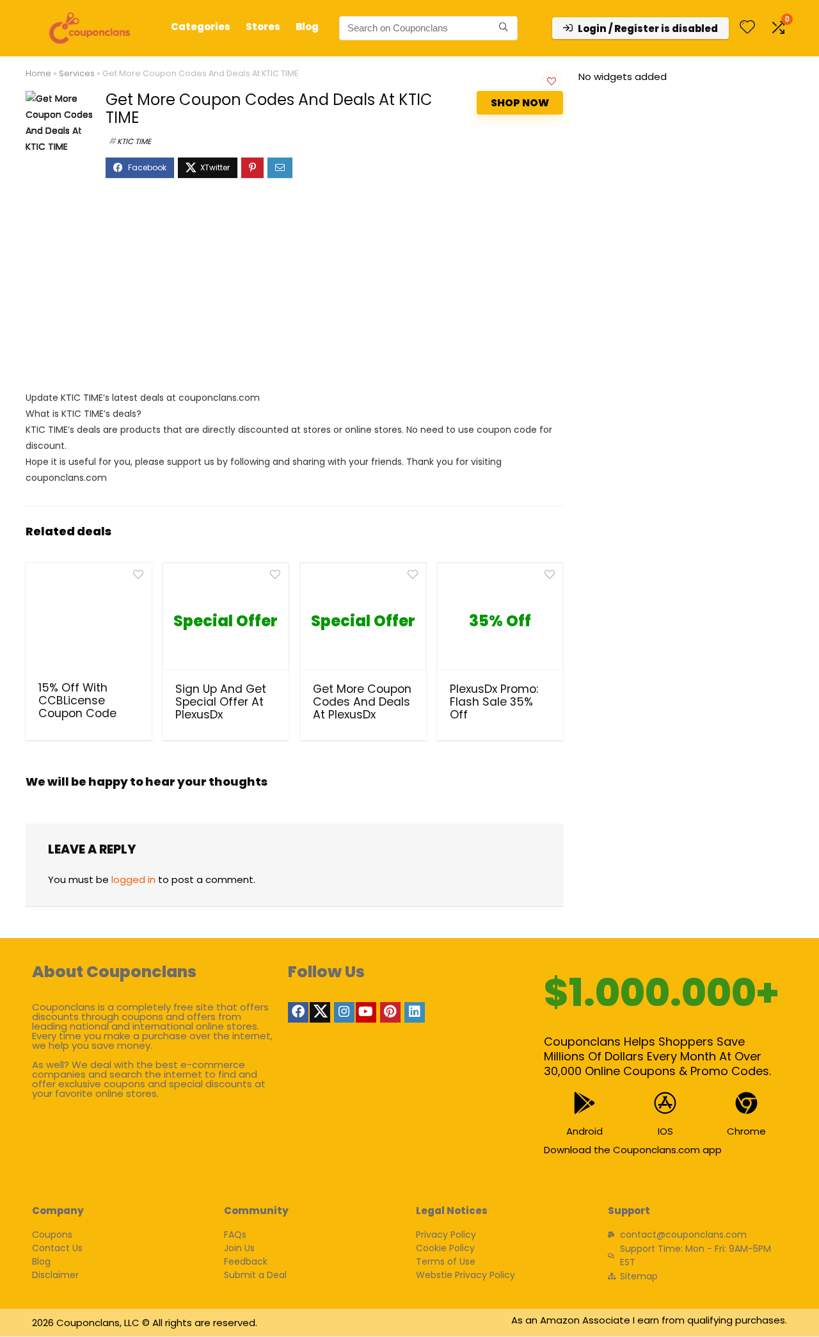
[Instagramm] (344, 1012)
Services (77, 73)
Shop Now (520, 102)
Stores (263, 26)
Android (584, 1131)
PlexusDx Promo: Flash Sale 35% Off (494, 701)
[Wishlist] (747, 27)
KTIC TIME (134, 141)
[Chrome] (746, 1103)
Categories (200, 26)
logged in (133, 879)
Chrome (746, 1131)
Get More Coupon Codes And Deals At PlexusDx (362, 701)
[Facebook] (298, 1012)
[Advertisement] (294, 290)
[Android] (584, 1103)
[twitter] (320, 1012)
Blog (307, 26)
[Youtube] (366, 1012)
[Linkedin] (414, 1012)
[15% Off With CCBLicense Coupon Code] (88, 620)
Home (38, 73)
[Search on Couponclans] (503, 28)
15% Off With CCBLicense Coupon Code (77, 700)
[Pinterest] (390, 1012)
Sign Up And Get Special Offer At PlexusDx (220, 701)
